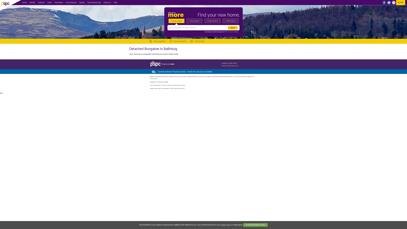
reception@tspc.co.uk (232, 65)
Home (24, 2)
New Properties (160, 41)
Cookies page (225, 224)
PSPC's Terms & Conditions (231, 32)
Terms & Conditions (167, 85)
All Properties (200, 41)
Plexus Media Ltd (158, 89)
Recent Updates (180, 41)
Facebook (384, 2)
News (49, 2)
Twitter (389, 2)
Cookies (183, 85)
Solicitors (41, 2)
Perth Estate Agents (155, 85)
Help (115, 2)
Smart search (176, 21)
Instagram (393, 2)
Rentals (32, 2)
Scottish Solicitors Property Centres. (185, 71)
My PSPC (401, 2)
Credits (172, 89)
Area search (194, 21)
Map (94, 2)
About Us (107, 2)
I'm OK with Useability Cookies (255, 225)
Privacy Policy (176, 85)
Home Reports (71, 2)
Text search (230, 21)
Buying (82, 2)
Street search (212, 21)
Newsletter (58, 2)
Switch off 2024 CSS (179, 89)
